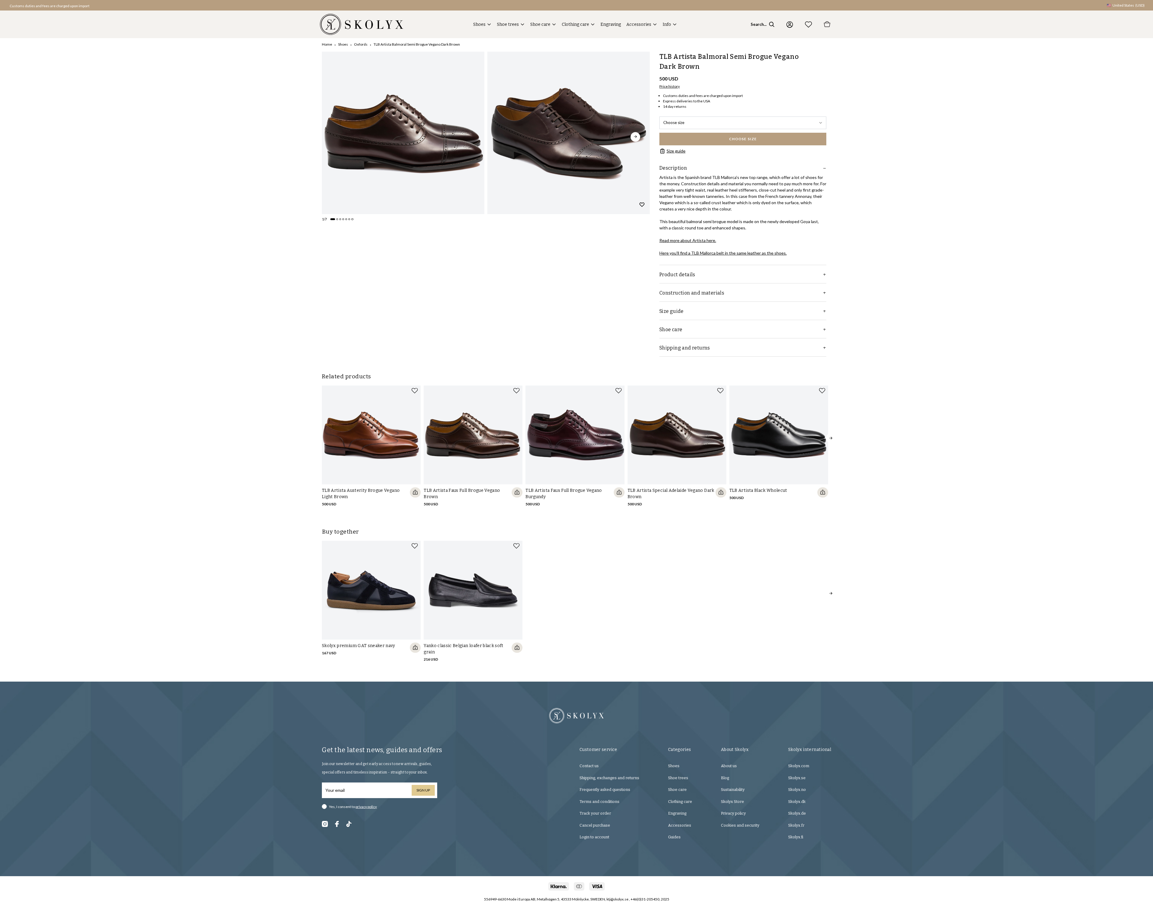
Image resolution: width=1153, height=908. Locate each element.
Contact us (589, 766)
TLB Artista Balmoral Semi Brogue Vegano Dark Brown (417, 44)
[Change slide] (332, 219)
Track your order (595, 813)
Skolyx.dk (797, 801)
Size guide (676, 150)
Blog (725, 778)
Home (327, 44)
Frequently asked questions (605, 789)
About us (729, 766)
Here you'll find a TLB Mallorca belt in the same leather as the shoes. (723, 253)
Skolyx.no (797, 789)
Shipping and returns (684, 348)
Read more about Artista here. (687, 240)
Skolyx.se (797, 778)
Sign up (423, 790)
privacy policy (366, 806)
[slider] (403, 133)
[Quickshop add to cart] (415, 492)
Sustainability (733, 789)
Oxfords (361, 44)
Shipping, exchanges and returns (609, 778)
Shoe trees (508, 24)
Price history (669, 86)
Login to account (594, 837)
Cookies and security (740, 825)
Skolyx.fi (795, 837)
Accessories (638, 24)
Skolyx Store (732, 801)
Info (667, 24)
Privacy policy (733, 813)
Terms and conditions (599, 801)
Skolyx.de (797, 813)
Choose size (673, 122)
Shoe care (540, 24)
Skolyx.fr (796, 825)
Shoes (479, 24)
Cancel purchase (595, 825)
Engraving (611, 24)
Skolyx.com (798, 766)
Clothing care (575, 24)
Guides (674, 837)
